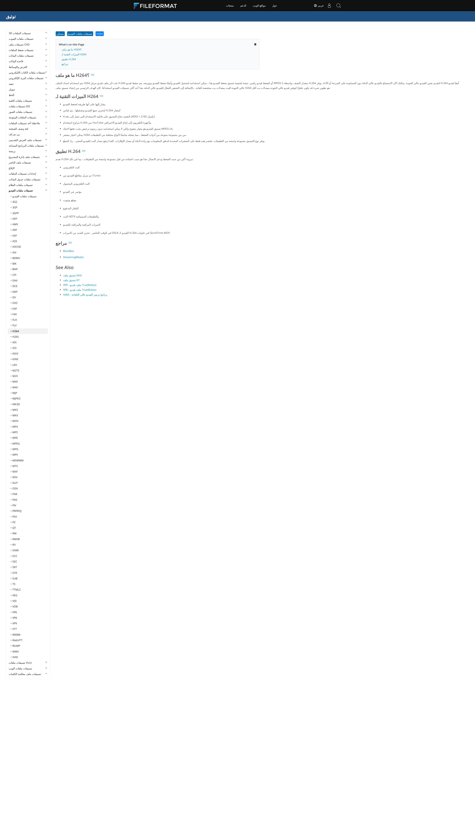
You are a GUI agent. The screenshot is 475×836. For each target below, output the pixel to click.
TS (13, 584)
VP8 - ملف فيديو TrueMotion (79, 289)
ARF (14, 230)
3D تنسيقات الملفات (20, 33)
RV (14, 544)
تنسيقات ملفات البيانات (21, 55)
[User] (329, 5)
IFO (14, 348)
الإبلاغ (12, 168)
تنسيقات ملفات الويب (20, 668)
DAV (14, 280)
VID (14, 601)
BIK (14, 263)
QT (14, 528)
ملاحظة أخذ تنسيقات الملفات (24, 123)
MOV (15, 421)
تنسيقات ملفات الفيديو (21, 190)
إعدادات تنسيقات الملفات (22, 173)
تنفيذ (11, 84)
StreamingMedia (73, 257)
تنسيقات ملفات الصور (20, 112)
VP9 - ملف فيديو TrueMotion (79, 285)
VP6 (14, 612)
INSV (15, 353)
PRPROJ (17, 511)
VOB (15, 606)
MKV (15, 415)
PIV (14, 505)
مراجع (65, 64)
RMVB (16, 539)
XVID (15, 657)
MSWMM (18, 460)
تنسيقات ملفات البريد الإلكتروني (26, 78)
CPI (14, 275)
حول (274, 5)
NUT (15, 483)
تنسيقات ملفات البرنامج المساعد (26, 145)
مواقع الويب (259, 5)
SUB (14, 578)
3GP (14, 207)
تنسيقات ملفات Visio (20, 662)
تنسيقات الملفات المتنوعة (22, 117)
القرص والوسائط (18, 67)
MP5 (15, 432)
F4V (14, 314)
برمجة (12, 151)
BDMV (16, 258)
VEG (14, 595)
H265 (15, 336)
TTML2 (16, 589)
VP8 (14, 617)
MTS (15, 466)
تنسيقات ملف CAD (19, 44)
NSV (14, 477)
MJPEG (16, 398)
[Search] (338, 5)
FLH (14, 320)
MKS (15, 410)
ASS (14, 241)
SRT (14, 567)
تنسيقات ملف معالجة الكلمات (25, 674)
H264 (15, 331)
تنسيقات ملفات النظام (21, 185)
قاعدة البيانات (16, 61)
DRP (14, 292)
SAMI (15, 550)
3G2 (14, 202)
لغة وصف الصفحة (18, 128)
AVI (14, 252)
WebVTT (17, 640)
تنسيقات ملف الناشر (20, 162)
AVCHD (16, 246)
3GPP (15, 213)
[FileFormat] (157, 5)
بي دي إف (14, 134)
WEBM (16, 634)
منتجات (230, 5)
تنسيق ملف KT (71, 280)
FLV (14, 325)
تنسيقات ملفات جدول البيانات (24, 179)
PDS (14, 499)
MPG (15, 449)
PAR (14, 494)
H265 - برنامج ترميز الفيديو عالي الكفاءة (85, 294)
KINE (15, 359)
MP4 (15, 426)
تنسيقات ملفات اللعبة (20, 100)
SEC (14, 561)
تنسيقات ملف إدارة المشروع (24, 157)
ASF (14, 235)
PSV (14, 516)
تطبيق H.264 (69, 59)
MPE (15, 438)
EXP (14, 308)
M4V (15, 387)
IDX (14, 342)
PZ (13, 522)
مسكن (60, 33)
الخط (11, 95)
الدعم (243, 5)
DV (14, 297)
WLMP (16, 646)
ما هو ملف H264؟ (71, 49)
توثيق (11, 16)
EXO (14, 303)
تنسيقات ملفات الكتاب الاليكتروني (27, 72)
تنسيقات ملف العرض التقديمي (25, 140)
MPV (15, 454)
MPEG (16, 443)
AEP (14, 218)
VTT (14, 629)
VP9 (14, 623)
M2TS (15, 370)
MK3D (16, 404)
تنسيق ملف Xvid (72, 275)
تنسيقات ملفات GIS (19, 106)
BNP (15, 269)
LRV (14, 365)
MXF (15, 471)
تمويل (12, 89)
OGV (15, 488)
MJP (14, 393)
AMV (15, 224)
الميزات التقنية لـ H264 (74, 54)
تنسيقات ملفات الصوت (21, 38)
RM (14, 533)
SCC (14, 556)
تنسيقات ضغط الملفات (21, 50)
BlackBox (68, 251)
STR (14, 573)
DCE (14, 286)
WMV (15, 651)
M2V (15, 376)
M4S (15, 381)
